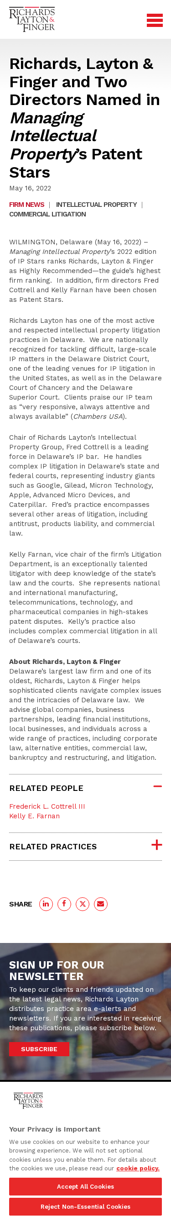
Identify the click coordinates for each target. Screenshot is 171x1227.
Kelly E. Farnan (34, 816)
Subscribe (39, 1049)
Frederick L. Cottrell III (47, 806)
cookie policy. (138, 1168)
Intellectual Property (96, 204)
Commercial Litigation (47, 214)
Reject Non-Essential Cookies (86, 1206)
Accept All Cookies (85, 1186)
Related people (46, 788)
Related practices (53, 846)
